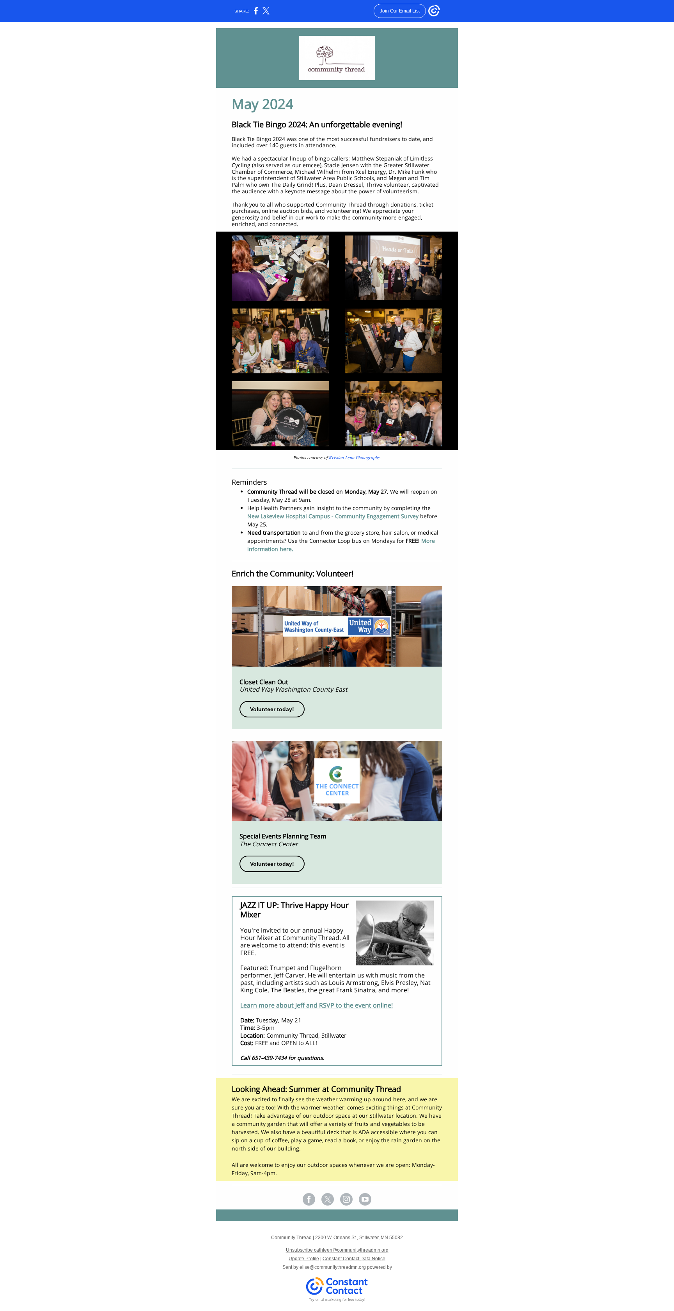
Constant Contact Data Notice (354, 1258)
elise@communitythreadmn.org (333, 1267)
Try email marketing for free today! (337, 1300)
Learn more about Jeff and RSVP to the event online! (316, 1005)
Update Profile (304, 1258)
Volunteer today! (272, 709)
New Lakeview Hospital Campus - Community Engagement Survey (333, 516)
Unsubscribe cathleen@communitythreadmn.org (337, 1250)
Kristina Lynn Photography (354, 457)
